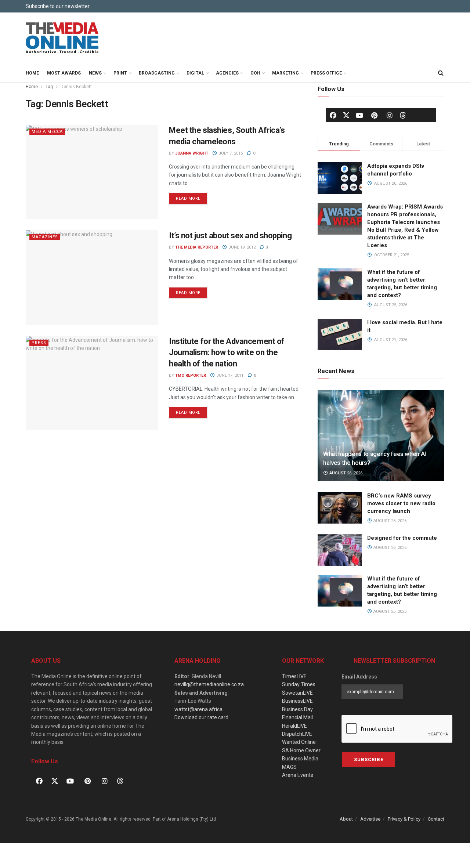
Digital (195, 73)
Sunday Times (298, 684)
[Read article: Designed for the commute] (340, 550)
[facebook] (333, 115)
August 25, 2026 (389, 611)
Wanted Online (299, 742)
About (346, 819)
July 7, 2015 (230, 153)
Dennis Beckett (76, 86)
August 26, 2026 (345, 473)
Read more (191, 197)
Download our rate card (201, 717)
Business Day (297, 709)
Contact (436, 819)
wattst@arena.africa (198, 709)
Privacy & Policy (404, 819)
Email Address (359, 677)
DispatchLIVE (297, 734)
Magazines (45, 237)
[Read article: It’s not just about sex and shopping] (92, 277)
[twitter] (346, 115)
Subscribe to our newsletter (58, 6)
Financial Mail (297, 717)
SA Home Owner (301, 750)
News (95, 73)
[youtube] (359, 115)
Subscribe (368, 759)
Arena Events (297, 775)
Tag (49, 86)
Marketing (285, 73)
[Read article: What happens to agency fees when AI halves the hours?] (381, 435)
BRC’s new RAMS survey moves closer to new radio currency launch (401, 503)
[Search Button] (440, 73)
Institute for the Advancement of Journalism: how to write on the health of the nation (227, 353)
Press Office (326, 73)
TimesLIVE (294, 676)
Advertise (370, 819)
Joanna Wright (191, 153)
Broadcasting (157, 73)
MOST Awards (64, 73)
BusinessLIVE (297, 701)
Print (120, 73)
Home (32, 73)
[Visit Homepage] (62, 38)
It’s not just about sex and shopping (230, 235)
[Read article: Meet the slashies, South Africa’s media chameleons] (92, 172)
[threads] (403, 115)
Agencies (227, 73)
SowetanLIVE (297, 693)
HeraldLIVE (294, 726)
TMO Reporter (190, 375)
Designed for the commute (402, 538)
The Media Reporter (196, 247)
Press (39, 342)
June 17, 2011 (229, 375)
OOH (255, 73)
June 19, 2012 (241, 247)
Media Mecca (47, 131)
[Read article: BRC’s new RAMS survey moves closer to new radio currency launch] (340, 508)
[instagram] (389, 115)
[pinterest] (374, 115)
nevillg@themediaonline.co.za (209, 684)
